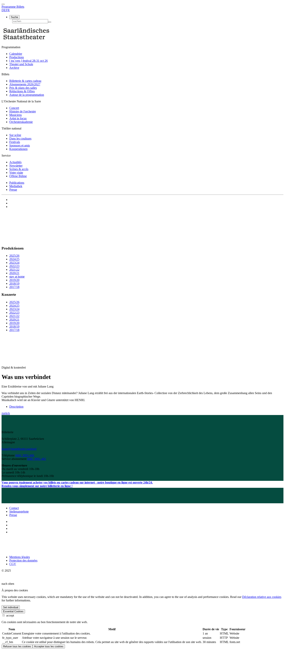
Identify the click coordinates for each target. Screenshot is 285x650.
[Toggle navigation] (3, 4)
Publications (16, 182)
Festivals (14, 142)
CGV (12, 564)
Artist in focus (18, 118)
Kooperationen (18, 149)
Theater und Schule (21, 64)
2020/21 (14, 273)
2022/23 (14, 266)
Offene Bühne (18, 176)
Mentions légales (19, 557)
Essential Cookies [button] (13, 611)
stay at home (17, 276)
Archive (14, 67)
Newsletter (15, 165)
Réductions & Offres (22, 91)
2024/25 (14, 259)
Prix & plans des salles (23, 87)
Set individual (10, 607)
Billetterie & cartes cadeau (25, 80)
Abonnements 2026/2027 (24, 84)
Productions (16, 57)
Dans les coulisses (20, 138)
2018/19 (14, 283)
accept (9, 615)
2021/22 (14, 269)
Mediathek (15, 186)
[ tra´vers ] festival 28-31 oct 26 (28, 60)
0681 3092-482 (36, 458)
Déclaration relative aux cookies (261, 597)
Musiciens (15, 115)
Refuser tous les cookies (17, 646)
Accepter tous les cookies (48, 646)
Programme (9, 6)
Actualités (15, 162)
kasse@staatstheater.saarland (19, 448)
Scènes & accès (18, 169)
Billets (20, 6)
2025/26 (14, 255)
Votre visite (16, 172)
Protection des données (23, 560)
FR (8, 10)
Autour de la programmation (26, 94)
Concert (14, 108)
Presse (13, 189)
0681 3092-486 (24, 455)
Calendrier (15, 53)
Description (16, 406)
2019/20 (14, 280)
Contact (14, 508)
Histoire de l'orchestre (22, 111)
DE (4, 10)
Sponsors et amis (19, 145)
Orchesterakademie (21, 121)
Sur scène (15, 135)
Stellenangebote (19, 511)
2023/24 (14, 262)
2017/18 (14, 287)
